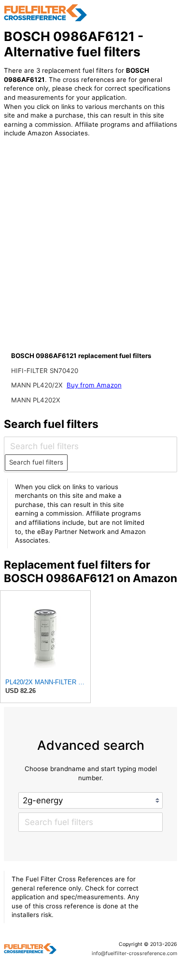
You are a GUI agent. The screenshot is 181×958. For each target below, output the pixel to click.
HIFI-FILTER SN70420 (44, 370)
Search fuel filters (36, 462)
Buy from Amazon (94, 385)
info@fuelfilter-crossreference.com (134, 953)
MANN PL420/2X (38, 385)
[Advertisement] (90, 255)
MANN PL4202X (35, 400)
